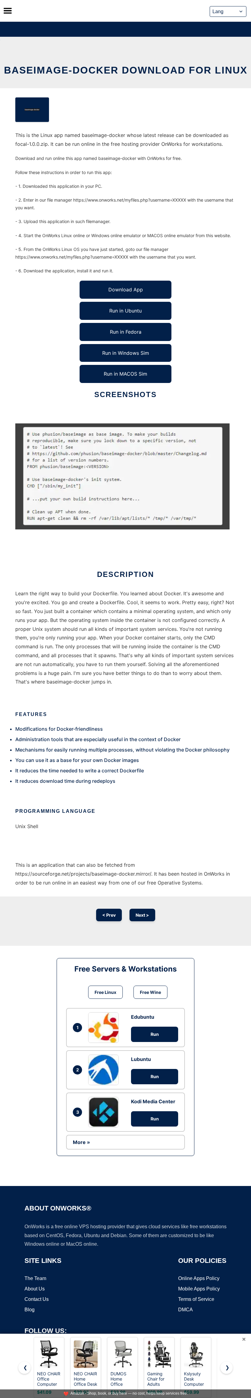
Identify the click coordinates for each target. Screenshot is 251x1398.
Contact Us (36, 1299)
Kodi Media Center (153, 1101)
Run (155, 1034)
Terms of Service (196, 1299)
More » (81, 1142)
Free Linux (105, 992)
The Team (35, 1278)
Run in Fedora (125, 332)
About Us (34, 1288)
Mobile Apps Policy (199, 1288)
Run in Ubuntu (125, 311)
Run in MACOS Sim (125, 374)
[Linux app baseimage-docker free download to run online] (32, 109)
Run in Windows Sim (125, 353)
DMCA (185, 1309)
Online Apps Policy (198, 1278)
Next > (142, 915)
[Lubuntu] (105, 1070)
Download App (125, 289)
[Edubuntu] (105, 1027)
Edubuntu (142, 1017)
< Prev (109, 915)
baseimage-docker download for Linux (125, 70)
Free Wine (150, 992)
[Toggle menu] (7, 10)
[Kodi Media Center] (105, 1112)
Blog (29, 1309)
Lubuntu (141, 1059)
